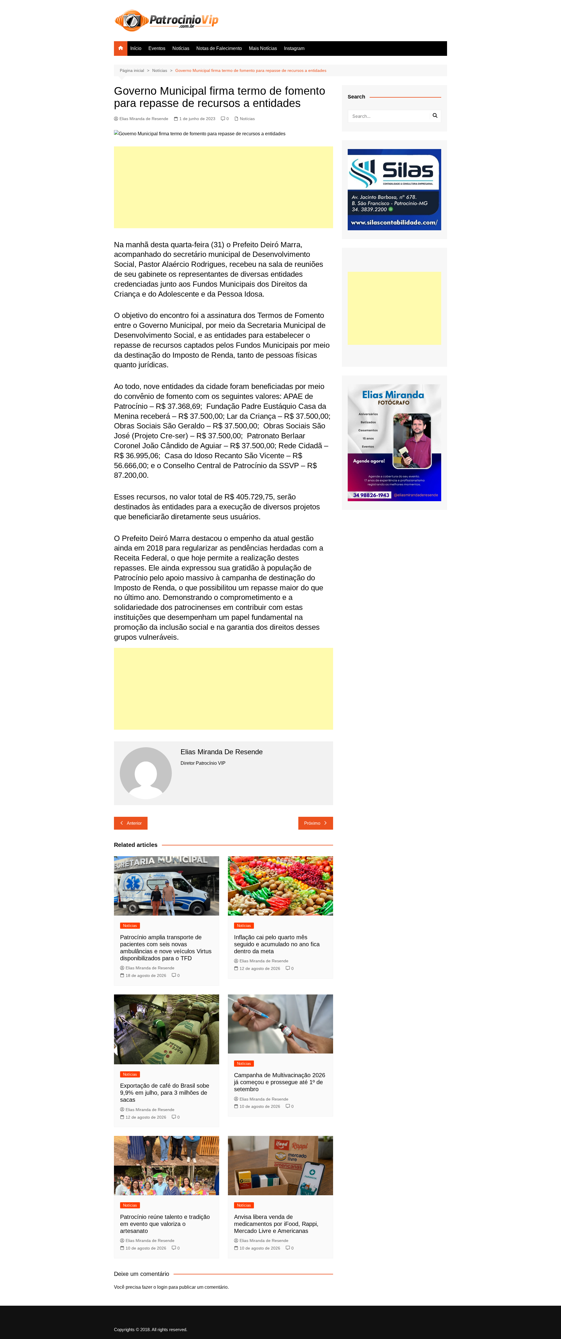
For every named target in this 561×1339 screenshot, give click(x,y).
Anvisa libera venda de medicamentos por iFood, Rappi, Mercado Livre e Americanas (276, 1224)
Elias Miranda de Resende (144, 118)
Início (135, 48)
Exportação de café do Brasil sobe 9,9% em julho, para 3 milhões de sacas (164, 1092)
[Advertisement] (223, 187)
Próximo (312, 823)
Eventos (156, 48)
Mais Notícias (263, 48)
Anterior (134, 823)
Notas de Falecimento (219, 48)
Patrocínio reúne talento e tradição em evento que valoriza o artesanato (165, 1224)
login (162, 1287)
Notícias (180, 48)
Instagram (294, 48)
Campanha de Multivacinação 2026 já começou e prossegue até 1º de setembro (279, 1082)
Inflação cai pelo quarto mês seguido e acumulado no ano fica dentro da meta (277, 944)
